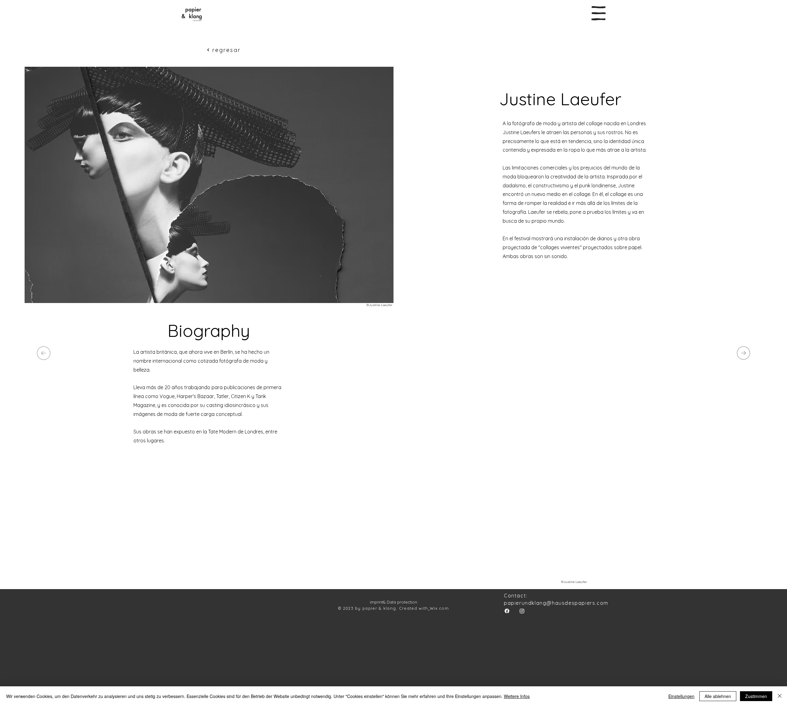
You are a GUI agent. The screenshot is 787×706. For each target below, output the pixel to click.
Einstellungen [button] (681, 696)
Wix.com (439, 608)
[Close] (779, 696)
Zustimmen (756, 696)
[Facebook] (507, 611)
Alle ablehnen (718, 696)
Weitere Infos (517, 696)
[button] (598, 13)
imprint (376, 602)
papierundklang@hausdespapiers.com (556, 603)
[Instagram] (522, 611)
